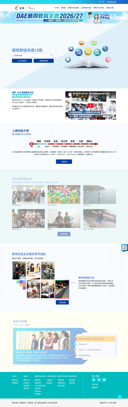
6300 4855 (81, 218)
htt (81, 214)
